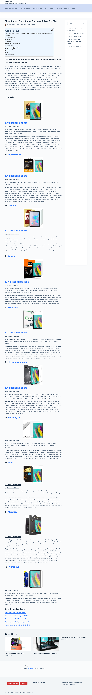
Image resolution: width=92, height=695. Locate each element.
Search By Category (39, 682)
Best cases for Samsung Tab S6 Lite (17, 616)
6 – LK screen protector (12, 47)
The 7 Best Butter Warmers (75, 36)
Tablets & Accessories (25, 8)
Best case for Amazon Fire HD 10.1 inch (17, 625)
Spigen (11, 256)
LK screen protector (17, 362)
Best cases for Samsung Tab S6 (15, 613)
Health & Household (37, 8)
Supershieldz (14, 154)
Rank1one (9, 1)
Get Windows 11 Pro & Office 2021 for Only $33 (73, 637)
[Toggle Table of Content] (50, 30)
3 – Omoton (8, 39)
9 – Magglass (9, 52)
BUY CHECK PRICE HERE (12, 43)
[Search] (45, 14)
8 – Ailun (7, 51)
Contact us (65, 684)
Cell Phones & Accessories (11, 8)
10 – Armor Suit (9, 54)
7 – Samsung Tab (10, 49)
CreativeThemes (29, 692)
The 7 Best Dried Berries (74, 46)
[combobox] (74, 23)
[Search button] (83, 23)
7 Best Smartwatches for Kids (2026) (14, 653)
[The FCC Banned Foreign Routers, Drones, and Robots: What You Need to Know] (46, 644)
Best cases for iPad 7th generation (16, 619)
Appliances (59, 8)
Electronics (67, 8)
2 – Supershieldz (10, 37)
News (22, 24)
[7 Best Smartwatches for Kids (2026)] (18, 644)
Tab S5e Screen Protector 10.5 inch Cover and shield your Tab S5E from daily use (28, 33)
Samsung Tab (14, 417)
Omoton (12, 205)
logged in (30, 668)
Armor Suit (14, 567)
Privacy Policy (78, 682)
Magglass (12, 512)
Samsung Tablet (31, 24)
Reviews (25, 24)
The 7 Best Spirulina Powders (75, 33)
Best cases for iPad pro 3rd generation (17, 622)
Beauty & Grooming (49, 8)
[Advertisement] (76, 70)
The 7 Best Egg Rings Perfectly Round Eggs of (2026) (74, 41)
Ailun (10, 462)
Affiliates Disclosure (67, 682)
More (73, 8)
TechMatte (13, 307)
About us (72, 684)
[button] (13, 683)
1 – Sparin (8, 35)
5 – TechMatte (9, 45)
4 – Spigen (8, 41)
